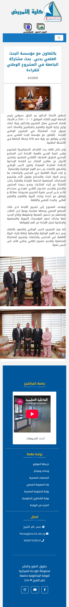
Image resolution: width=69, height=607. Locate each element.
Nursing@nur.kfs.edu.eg (33, 533)
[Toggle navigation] (59, 38)
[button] (44, 589)
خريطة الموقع (41, 464)
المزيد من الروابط (39, 505)
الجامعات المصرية (39, 477)
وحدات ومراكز (41, 470)
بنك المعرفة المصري (37, 484)
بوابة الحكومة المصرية (36, 491)
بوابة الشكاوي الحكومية (35, 498)
